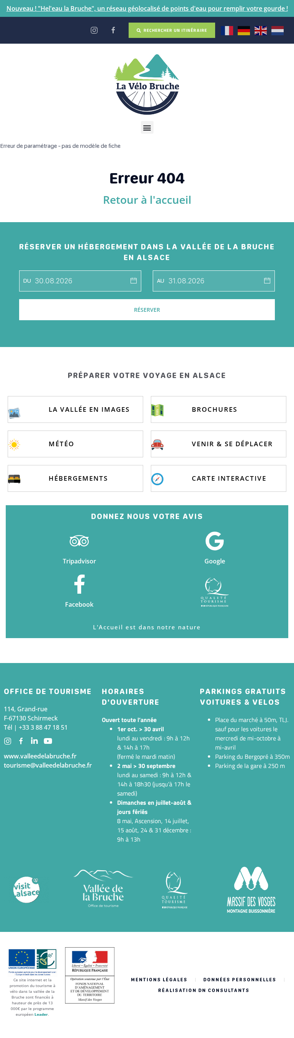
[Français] (227, 30)
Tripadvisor (79, 561)
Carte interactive (229, 478)
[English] (261, 30)
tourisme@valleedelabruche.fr (48, 765)
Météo (61, 443)
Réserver (147, 309)
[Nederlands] (277, 30)
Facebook (79, 604)
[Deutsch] (244, 30)
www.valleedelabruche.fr (40, 756)
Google (214, 561)
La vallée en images (89, 409)
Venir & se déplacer (232, 443)
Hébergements (78, 478)
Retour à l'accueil (147, 199)
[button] (147, 127)
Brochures (214, 409)
